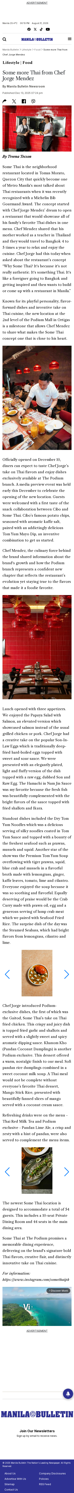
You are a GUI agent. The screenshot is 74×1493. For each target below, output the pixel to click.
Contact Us (11, 1489)
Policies (44, 1478)
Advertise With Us (15, 1478)
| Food (26, 63)
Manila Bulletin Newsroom (26, 86)
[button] (7, 974)
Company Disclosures (52, 1473)
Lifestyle (10, 63)
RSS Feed (45, 1484)
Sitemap (10, 1484)
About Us (10, 1473)
